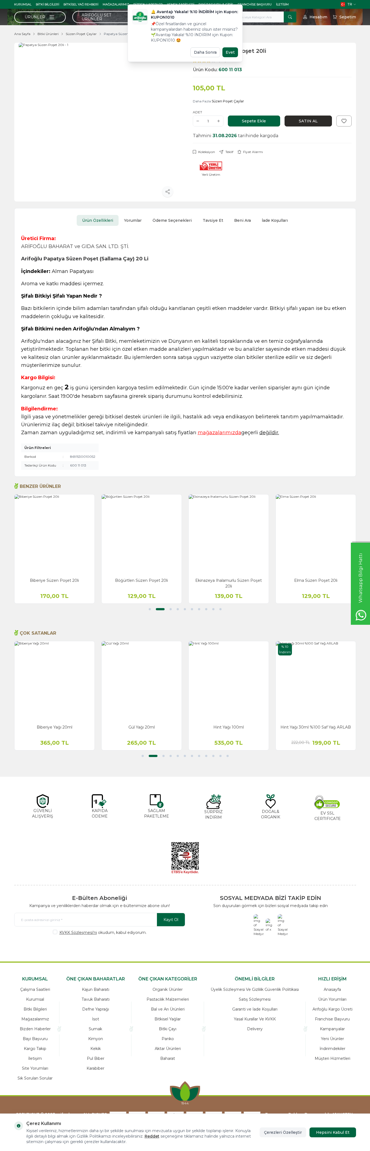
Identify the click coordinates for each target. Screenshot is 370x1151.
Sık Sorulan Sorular (35, 1078)
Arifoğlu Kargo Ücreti (332, 1009)
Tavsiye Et (213, 220)
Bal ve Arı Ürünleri (168, 1009)
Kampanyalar (332, 1028)
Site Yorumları (35, 1068)
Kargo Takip (35, 1048)
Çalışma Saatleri (35, 989)
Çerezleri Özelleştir (283, 1132)
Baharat (167, 1058)
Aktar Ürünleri (168, 1048)
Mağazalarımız (116, 4)
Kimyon (95, 1038)
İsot (95, 1019)
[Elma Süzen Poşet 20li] (316, 534)
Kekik (95, 1048)
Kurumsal (22, 4)
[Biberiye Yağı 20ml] (54, 681)
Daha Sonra (205, 52)
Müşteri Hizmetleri (332, 1058)
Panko (168, 1038)
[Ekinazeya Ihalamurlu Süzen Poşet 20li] (229, 534)
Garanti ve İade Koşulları (254, 1009)
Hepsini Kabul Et (332, 1132)
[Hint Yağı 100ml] (229, 681)
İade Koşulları (275, 220)
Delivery (255, 1028)
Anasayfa (332, 989)
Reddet (152, 1136)
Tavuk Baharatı (96, 999)
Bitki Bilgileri (47, 4)
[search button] (290, 16)
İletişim (35, 1058)
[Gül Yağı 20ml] (142, 681)
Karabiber (95, 1068)
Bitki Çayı (167, 1028)
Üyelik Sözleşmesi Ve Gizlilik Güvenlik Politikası (255, 989)
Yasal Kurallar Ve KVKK (255, 1019)
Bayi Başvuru (35, 1038)
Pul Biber (95, 1058)
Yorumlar (133, 220)
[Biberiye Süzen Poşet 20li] (54, 534)
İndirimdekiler (332, 1048)
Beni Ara (242, 220)
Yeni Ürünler (332, 1038)
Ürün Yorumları (332, 999)
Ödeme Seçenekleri (172, 220)
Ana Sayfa (22, 34)
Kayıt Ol (171, 919)
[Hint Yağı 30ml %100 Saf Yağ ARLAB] (316, 681)
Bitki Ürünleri (48, 34)
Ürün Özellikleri (97, 220)
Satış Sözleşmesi (255, 999)
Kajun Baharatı (95, 989)
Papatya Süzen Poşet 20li (124, 34)
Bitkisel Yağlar (167, 1019)
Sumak (95, 1028)
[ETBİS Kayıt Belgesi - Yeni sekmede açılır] (185, 858)
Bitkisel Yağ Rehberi (81, 4)
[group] (98, 122)
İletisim (282, 4)
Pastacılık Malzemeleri (168, 999)
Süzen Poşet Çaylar (81, 34)
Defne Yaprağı (95, 1009)
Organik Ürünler (168, 989)
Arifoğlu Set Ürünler (96, 17)
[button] (150, 609)
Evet (230, 52)
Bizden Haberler (35, 1028)
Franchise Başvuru (255, 4)
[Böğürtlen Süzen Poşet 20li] (142, 534)
